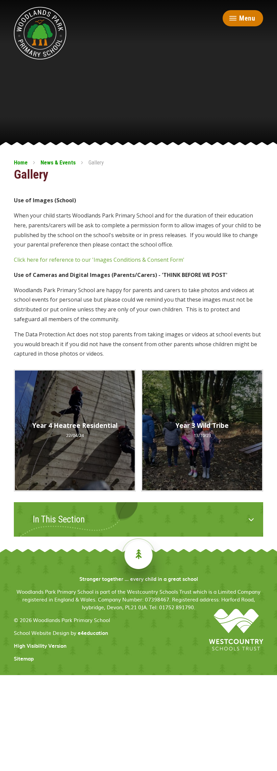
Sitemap (24, 658)
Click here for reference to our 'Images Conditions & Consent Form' (99, 259)
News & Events (58, 162)
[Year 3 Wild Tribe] (202, 430)
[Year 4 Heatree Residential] (75, 430)
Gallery (96, 162)
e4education (93, 633)
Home (21, 162)
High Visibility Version (40, 645)
